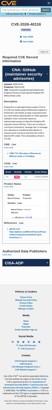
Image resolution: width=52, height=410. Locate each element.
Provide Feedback (37, 14)
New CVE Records (27, 345)
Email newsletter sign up (26, 330)
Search (46, 10)
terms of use (40, 379)
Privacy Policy (26, 303)
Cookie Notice (26, 306)
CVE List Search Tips (14, 14)
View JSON (27, 37)
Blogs (26, 324)
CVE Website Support (25, 370)
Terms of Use (26, 297)
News (26, 321)
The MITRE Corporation (27, 391)
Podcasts (26, 327)
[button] (48, 3)
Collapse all (44, 52)
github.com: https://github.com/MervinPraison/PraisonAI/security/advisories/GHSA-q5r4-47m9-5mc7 (27, 233)
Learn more (8, 148)
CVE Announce (27, 349)
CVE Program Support (25, 361)
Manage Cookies (26, 309)
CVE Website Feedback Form (25, 367)
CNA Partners (26, 364)
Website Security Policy (26, 300)
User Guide (27, 42)
